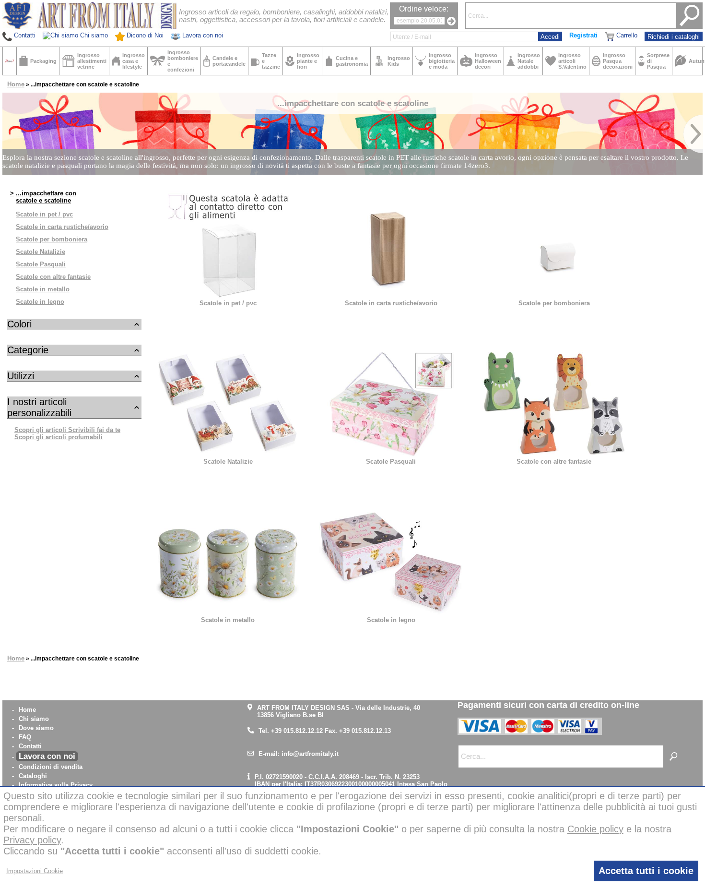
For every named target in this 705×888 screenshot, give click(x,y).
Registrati (583, 35)
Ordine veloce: (423, 9)
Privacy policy (32, 840)
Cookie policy (595, 829)
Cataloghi (33, 776)
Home (15, 84)
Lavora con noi (47, 756)
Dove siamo (36, 728)
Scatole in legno (40, 301)
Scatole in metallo (43, 289)
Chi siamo (34, 718)
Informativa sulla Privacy (56, 785)
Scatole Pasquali (41, 264)
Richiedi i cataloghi (673, 36)
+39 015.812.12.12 (297, 730)
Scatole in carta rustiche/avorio (62, 226)
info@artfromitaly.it (310, 753)
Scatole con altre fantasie (53, 276)
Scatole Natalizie (40, 251)
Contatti (30, 746)
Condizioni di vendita (50, 766)
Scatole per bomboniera (51, 239)
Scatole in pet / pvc (44, 214)
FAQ (25, 737)
